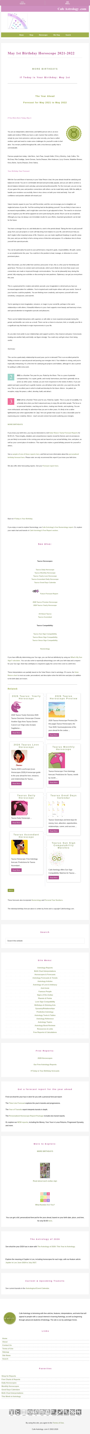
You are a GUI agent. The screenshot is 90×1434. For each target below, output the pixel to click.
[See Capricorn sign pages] (66, 1416)
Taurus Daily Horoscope (45, 570)
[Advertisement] (45, 492)
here (50, 1221)
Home (4, 1338)
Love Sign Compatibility (45, 1002)
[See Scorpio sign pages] (54, 1416)
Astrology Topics (45, 1022)
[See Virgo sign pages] (42, 1416)
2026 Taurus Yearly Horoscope (45, 605)
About (4, 1342)
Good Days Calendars (11, 1390)
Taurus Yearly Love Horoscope (45, 576)
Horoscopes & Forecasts (45, 974)
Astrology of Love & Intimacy (45, 985)
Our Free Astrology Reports (45, 1064)
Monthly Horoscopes (10, 1386)
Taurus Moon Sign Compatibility (45, 637)
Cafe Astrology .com (17, 20)
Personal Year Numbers (54, 900)
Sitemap (5, 1352)
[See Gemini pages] (24, 1416)
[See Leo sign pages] (36, 1416)
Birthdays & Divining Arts (45, 1005)
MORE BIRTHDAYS (45, 69)
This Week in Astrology (11, 1396)
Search (5, 1359)
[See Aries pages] (11, 1416)
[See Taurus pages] (18, 1416)
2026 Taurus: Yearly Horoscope (26, 697)
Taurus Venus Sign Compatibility (45, 640)
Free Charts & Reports (11, 1379)
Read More (16, 733)
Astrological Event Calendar (37, 1288)
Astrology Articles (45, 981)
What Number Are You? (45, 1205)
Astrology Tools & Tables (45, 1015)
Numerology (45, 649)
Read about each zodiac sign (45, 1181)
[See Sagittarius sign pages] (60, 1416)
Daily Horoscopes (9, 1383)
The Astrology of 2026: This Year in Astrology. (56, 1246)
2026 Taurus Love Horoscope (26, 745)
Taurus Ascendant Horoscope (26, 835)
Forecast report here (50, 466)
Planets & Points (45, 998)
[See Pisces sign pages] (78, 1416)
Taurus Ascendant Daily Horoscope (45, 579)
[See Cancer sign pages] (30, 1416)
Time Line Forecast (17, 1103)
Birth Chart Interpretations (45, 971)
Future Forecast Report (49, 594)
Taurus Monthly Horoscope (45, 573)
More (10, 890)
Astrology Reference (45, 1019)
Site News (6, 1355)
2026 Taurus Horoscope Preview (64, 697)
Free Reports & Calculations (45, 1032)
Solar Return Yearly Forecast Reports (63, 433)
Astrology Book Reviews (45, 1025)
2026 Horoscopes (45, 1058)
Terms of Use (7, 1349)
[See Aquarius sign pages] (72, 1416)
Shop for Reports (9, 1376)
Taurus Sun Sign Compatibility (45, 634)
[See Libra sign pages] (47, 1416)
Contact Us (7, 1345)
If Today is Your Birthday (23, 519)
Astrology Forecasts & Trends (45, 978)
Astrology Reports (45, 968)
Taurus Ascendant (45, 617)
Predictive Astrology (45, 1012)
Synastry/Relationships (45, 1008)
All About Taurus (45, 614)
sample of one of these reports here (26, 454)
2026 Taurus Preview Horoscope (45, 602)
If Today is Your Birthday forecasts (45, 1071)
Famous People (45, 991)
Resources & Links (45, 1029)
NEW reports (22, 1122)
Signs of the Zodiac (45, 995)
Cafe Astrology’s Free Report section (44, 530)
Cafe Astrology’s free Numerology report (57, 527)
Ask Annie (45, 988)
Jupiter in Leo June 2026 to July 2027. (21, 1263)
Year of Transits (15, 1109)
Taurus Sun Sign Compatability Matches (64, 845)
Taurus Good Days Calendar (45, 582)
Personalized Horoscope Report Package (26, 1116)
